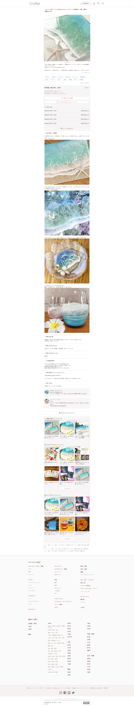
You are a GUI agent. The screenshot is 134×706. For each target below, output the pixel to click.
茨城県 (69, 623)
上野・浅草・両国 (52, 648)
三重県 (69, 664)
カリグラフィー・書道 (60, 569)
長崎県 (88, 661)
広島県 (88, 639)
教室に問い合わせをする (68, 413)
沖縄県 (88, 672)
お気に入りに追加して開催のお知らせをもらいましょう (72, 102)
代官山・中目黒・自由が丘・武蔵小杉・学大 (56, 626)
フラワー (30, 579)
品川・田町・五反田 (53, 659)
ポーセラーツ (32, 609)
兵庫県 (88, 626)
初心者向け (82, 77)
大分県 (88, 666)
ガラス (56, 607)
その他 (82, 607)
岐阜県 (69, 655)
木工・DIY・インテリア (87, 580)
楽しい (59, 79)
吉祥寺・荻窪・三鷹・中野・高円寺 (56, 656)
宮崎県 (88, 669)
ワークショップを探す (38, 688)
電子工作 (83, 582)
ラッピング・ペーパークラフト (63, 601)
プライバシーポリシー (83, 688)
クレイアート (58, 566)
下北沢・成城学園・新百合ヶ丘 (55, 635)
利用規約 (74, 688)
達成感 (70, 79)
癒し (76, 79)
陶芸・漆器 (84, 566)
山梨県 (69, 650)
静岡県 (69, 658)
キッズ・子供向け (85, 585)
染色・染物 (84, 569)
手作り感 (68, 77)
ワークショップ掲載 (65, 688)
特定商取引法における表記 (95, 688)
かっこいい (75, 77)
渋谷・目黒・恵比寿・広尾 (54, 651)
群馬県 (69, 628)
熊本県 (88, 664)
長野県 (69, 653)
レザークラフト (58, 598)
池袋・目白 (50, 645)
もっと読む (85, 72)
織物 (82, 572)
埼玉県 (69, 631)
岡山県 (88, 636)
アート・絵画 (58, 604)
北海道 (29, 626)
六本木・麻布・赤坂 (53, 661)
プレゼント (53, 79)
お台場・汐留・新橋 (53, 672)
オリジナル (60, 77)
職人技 (53, 77)
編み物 (82, 599)
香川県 (88, 647)
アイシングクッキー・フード (89, 588)
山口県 (88, 642)
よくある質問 (48, 688)
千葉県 (69, 634)
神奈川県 (69, 636)
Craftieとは (29, 688)
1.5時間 (81, 79)
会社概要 (105, 688)
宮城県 (29, 629)
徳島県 (88, 645)
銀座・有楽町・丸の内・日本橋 (55, 666)
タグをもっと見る (84, 83)
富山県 (69, 645)
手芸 (55, 579)
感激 (65, 79)
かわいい (47, 77)
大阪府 (88, 623)
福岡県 (88, 658)
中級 (47, 79)
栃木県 (69, 626)
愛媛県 (88, 650)
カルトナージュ (85, 596)
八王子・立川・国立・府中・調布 (56, 637)
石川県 (69, 647)
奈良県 (88, 628)
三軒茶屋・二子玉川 (53, 653)
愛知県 (69, 661)
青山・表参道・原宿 (53, 664)
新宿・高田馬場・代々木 (54, 640)
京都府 (69, 674)
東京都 (49, 623)
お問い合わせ (56, 688)
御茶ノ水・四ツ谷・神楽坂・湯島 (56, 643)
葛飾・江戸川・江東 (53, 632)
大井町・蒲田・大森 (53, 630)
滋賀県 (69, 672)
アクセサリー (32, 595)
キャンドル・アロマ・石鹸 (35, 566)
